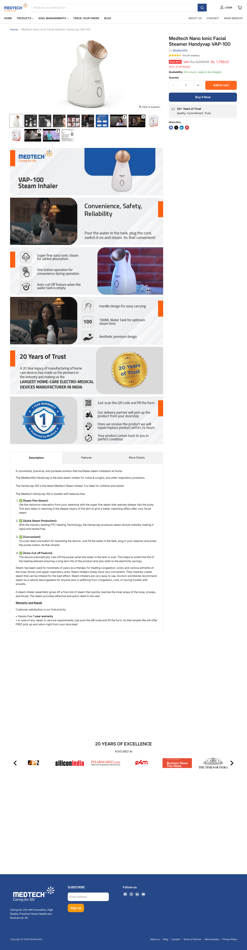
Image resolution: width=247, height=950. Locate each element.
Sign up (75, 908)
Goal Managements (52, 18)
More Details (137, 457)
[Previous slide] (15, 763)
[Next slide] (231, 763)
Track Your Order (86, 18)
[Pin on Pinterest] (187, 128)
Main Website (233, 18)
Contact (213, 18)
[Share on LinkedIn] (182, 128)
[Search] (202, 7)
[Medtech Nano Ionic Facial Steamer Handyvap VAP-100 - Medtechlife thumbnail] (153, 121)
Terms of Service (192, 939)
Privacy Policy (230, 939)
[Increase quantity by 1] (198, 85)
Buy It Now (203, 97)
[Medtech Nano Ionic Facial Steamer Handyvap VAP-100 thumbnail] (16, 121)
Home (8, 18)
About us (155, 939)
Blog (107, 18)
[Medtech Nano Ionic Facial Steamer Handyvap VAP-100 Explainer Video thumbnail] (51, 135)
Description (36, 457)
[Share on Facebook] (171, 128)
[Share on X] (176, 128)
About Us (195, 18)
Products (24, 18)
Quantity (174, 77)
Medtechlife (180, 50)
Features (86, 457)
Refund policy (212, 939)
